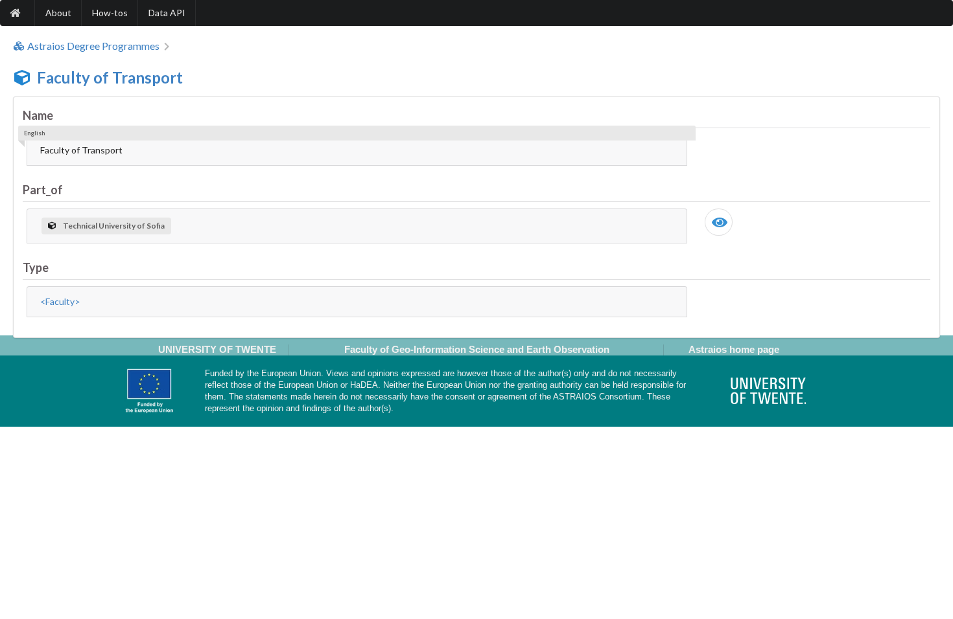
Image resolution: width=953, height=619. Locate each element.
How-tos (110, 12)
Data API (166, 12)
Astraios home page (733, 349)
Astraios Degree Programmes (93, 46)
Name (38, 115)
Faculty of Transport (110, 77)
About (58, 12)
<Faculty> (60, 301)
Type (36, 267)
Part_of (43, 190)
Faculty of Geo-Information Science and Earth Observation (476, 349)
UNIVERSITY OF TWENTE (217, 349)
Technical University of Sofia (114, 226)
